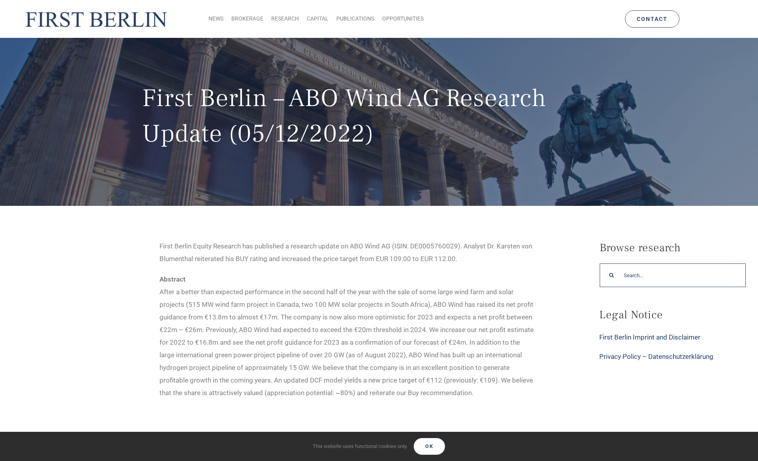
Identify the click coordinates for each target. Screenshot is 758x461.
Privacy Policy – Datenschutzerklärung (656, 356)
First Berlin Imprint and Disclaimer (649, 337)
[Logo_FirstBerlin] (96, 10)
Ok (429, 446)
